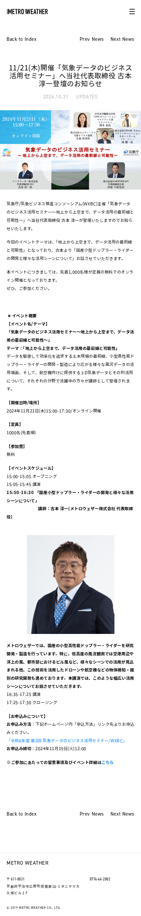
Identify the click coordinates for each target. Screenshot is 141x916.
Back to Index (21, 39)
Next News (122, 39)
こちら (107, 762)
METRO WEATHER (28, 862)
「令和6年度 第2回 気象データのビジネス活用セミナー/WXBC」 (67, 741)
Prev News (92, 39)
